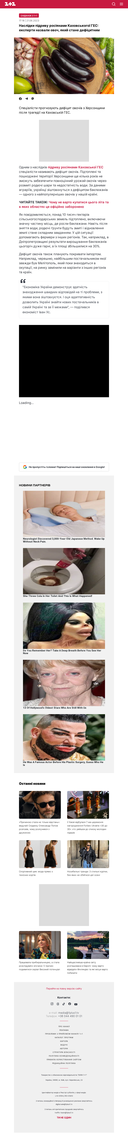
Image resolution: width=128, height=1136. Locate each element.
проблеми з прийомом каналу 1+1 (64, 1034)
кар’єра (64, 1041)
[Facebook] (20, 99)
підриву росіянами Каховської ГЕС (75, 167)
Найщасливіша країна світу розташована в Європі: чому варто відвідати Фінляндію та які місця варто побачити (87, 967)
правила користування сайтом (64, 1060)
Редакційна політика (64, 1063)
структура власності (64, 1052)
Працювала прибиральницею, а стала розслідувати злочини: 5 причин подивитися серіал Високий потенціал (39, 966)
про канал (64, 1026)
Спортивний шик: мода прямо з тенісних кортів (36, 873)
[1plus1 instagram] (52, 1004)
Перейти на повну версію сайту (64, 988)
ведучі (64, 1045)
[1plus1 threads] (58, 1004)
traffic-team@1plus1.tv (64, 1113)
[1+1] (10, 4)
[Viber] (32, 99)
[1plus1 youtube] (75, 1004)
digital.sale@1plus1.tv (64, 1104)
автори (64, 1048)
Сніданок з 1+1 (29, 15)
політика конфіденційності (64, 1056)
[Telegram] (26, 99)
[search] (114, 4)
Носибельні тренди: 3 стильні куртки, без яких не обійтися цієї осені (87, 873)
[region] (64, 141)
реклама (64, 1030)
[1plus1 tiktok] (63, 1004)
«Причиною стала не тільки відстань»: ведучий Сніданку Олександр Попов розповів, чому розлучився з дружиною (39, 827)
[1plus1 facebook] (69, 1004)
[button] (121, 4)
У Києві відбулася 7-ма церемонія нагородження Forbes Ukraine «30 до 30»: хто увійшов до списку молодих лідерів (87, 827)
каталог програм (64, 1037)
